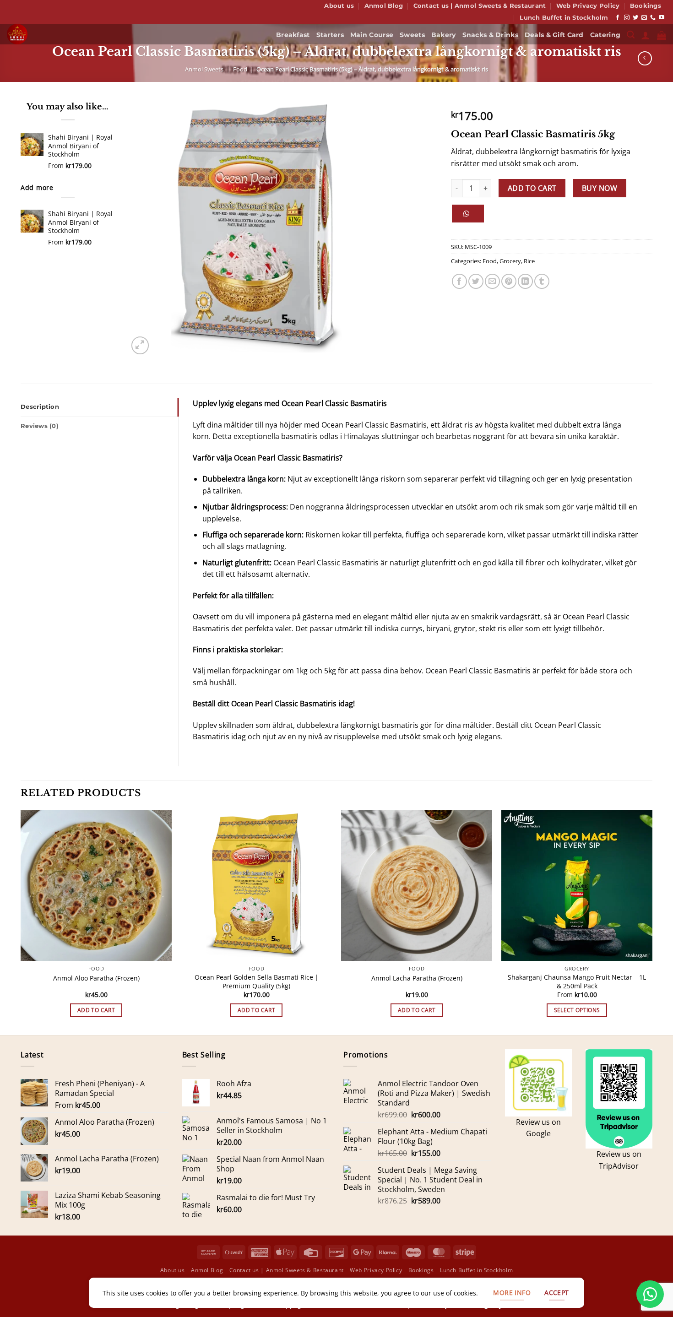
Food (240, 69)
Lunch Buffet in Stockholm (564, 17)
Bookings (645, 5)
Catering (605, 35)
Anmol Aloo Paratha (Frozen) (96, 978)
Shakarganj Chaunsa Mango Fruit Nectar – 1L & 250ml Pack (577, 981)
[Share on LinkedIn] (525, 281)
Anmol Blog (383, 5)
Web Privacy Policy (588, 5)
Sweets (412, 35)
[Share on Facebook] (459, 281)
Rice (529, 261)
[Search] (631, 35)
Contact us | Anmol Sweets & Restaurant (479, 5)
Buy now (599, 188)
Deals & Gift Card (554, 35)
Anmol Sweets (204, 69)
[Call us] (653, 18)
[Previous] (21, 922)
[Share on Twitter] (475, 281)
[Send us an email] (644, 18)
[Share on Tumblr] (541, 281)
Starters (330, 35)
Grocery (510, 261)
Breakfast (293, 35)
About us (339, 5)
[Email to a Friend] (492, 281)
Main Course (371, 35)
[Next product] (645, 58)
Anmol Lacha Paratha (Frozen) (416, 978)
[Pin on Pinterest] (508, 281)
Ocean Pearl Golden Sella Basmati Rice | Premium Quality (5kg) (257, 981)
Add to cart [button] (96, 1010)
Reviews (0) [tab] (40, 426)
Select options (577, 1010)
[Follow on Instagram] (627, 18)
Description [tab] (40, 406)
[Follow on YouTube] (661, 18)
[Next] (652, 922)
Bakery (443, 35)
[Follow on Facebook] (617, 18)
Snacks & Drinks (490, 35)
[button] (645, 35)
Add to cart (532, 188)
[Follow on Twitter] (635, 18)
